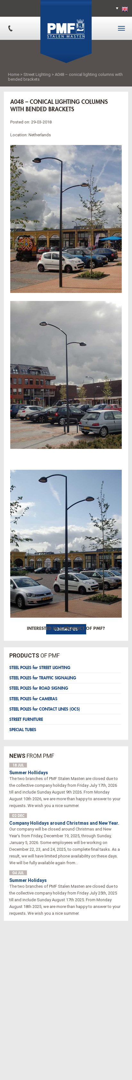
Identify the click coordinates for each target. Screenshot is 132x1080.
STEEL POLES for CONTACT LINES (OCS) (44, 709)
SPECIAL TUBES (22, 729)
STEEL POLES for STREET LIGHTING (39, 667)
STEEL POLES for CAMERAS (33, 699)
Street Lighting (37, 74)
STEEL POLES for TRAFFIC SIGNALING (42, 678)
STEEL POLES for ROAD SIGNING (38, 688)
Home (13, 74)
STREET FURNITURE (26, 719)
